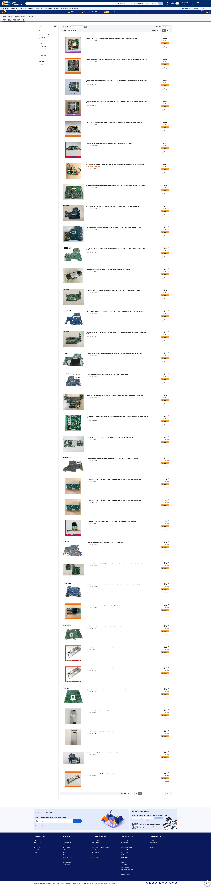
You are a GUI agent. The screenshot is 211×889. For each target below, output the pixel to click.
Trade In (123, 877)
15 (163, 793)
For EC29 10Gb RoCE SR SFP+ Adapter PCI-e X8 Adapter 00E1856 (104, 605)
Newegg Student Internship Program (100, 847)
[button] (17, 3)
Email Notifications (67, 859)
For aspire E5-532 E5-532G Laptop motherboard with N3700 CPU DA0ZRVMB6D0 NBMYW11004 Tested (114, 353)
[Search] (160, 3)
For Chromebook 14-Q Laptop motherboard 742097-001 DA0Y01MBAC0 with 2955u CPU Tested (113, 290)
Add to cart (165, 43)
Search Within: (67, 26)
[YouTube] (166, 883)
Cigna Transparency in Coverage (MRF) (109, 883)
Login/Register (66, 840)
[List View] (164, 30)
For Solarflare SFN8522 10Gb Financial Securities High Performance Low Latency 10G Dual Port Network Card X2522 (117, 416)
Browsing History (67, 842)
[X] (153, 883)
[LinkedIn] (159, 883)
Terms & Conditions (61, 883)
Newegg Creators (125, 852)
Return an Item (37, 845)
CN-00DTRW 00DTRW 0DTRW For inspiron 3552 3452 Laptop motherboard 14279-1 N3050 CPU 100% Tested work (116, 248)
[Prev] (164, 26)
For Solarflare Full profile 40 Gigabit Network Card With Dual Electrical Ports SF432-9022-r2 (111, 521)
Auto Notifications (67, 864)
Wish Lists (65, 852)
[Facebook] (149, 883)
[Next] (167, 26)
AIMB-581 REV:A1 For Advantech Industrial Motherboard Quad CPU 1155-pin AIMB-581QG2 (111, 38)
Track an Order (37, 842)
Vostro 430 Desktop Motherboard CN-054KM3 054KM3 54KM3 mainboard (106, 689)
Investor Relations (96, 842)
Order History (66, 845)
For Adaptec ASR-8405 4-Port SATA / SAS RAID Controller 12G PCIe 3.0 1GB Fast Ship (109, 437)
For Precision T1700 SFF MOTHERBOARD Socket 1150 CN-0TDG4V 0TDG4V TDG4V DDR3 (110, 626)
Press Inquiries (95, 852)
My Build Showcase (67, 857)
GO (86, 26)
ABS (151, 845)
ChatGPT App (124, 864)
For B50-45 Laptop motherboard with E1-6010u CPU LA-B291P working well (107, 374)
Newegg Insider (95, 857)
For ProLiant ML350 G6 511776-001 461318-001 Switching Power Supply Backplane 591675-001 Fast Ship (115, 164)
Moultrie (16, 16)
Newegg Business (154, 840)
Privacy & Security (38, 850)
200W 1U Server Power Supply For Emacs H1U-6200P (101, 773)
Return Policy (37, 847)
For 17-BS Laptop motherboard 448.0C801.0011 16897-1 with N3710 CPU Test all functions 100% (113, 206)
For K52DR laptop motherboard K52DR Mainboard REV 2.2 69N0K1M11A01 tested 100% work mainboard (115, 185)
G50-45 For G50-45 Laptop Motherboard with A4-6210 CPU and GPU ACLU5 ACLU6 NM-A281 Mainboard (115, 311)
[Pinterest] (163, 883)
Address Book (66, 850)
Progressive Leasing (125, 874)
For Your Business (125, 845)
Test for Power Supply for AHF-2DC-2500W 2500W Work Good (103, 647)
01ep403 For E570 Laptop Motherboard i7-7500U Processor (102, 752)
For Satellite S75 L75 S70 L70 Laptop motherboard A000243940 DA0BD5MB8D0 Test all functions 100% (114, 563)
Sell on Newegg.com (125, 842)
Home (4, 16)
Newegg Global (153, 842)
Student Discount (125, 867)
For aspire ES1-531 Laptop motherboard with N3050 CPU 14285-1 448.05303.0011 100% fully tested (114, 584)
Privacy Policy (69, 883)
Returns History (66, 847)
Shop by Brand (124, 857)
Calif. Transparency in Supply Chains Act (90, 883)
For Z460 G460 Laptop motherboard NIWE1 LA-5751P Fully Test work (105, 542)
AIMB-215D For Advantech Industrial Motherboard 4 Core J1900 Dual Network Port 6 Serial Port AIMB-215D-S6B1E (116, 80)
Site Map (123, 854)
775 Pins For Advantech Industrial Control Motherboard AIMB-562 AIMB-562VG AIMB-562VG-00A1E (114, 122)
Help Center (36, 840)
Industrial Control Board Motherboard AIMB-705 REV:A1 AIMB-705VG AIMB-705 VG (109, 143)
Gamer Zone (95, 850)
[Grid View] (167, 30)
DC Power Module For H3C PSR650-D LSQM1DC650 (100, 731)
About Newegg (95, 840)
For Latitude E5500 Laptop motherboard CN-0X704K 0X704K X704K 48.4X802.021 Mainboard (112, 458)
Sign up (77, 821)
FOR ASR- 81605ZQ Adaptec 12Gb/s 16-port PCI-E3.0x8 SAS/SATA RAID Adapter (108, 269)
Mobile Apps (124, 862)
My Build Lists (66, 854)
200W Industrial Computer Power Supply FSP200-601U (101, 710)
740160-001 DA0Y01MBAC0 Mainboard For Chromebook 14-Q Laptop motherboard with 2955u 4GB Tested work (116, 332)
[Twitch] (169, 883)
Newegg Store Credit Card (127, 869)
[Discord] (173, 883)
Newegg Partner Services (126, 847)
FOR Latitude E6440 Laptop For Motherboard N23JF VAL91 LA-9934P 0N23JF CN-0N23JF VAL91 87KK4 (114, 395)
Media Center (95, 845)
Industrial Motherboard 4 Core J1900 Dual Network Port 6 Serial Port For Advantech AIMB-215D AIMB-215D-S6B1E (116, 101)
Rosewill (152, 847)
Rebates (123, 859)
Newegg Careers (96, 854)
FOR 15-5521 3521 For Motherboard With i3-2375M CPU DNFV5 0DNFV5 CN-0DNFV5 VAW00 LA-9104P (114, 227)
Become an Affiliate (125, 850)
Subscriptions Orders (67, 862)
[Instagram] (156, 883)
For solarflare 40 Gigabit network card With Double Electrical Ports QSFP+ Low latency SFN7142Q (113, 479)
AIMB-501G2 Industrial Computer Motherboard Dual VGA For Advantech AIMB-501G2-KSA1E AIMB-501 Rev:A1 (117, 59)
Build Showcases (124, 872)
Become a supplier (125, 840)
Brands (10, 16)
